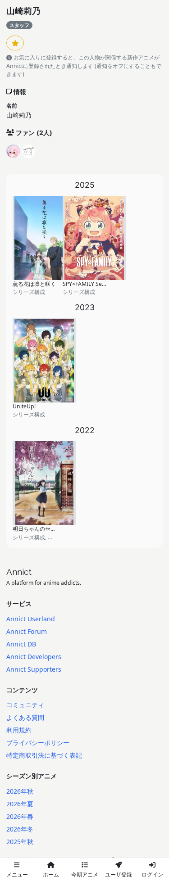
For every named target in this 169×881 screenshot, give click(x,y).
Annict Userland (30, 618)
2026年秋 (19, 791)
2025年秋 (19, 841)
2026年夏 (19, 804)
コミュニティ (25, 704)
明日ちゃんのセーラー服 (42, 529)
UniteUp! (24, 406)
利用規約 (19, 730)
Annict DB (21, 644)
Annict (19, 572)
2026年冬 (19, 829)
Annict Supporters (33, 669)
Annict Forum (26, 631)
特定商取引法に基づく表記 (44, 755)
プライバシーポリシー (37, 742)
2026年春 (19, 816)
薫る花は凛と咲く (34, 284)
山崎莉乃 (23, 11)
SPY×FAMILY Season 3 (91, 284)
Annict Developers (33, 656)
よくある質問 (25, 717)
